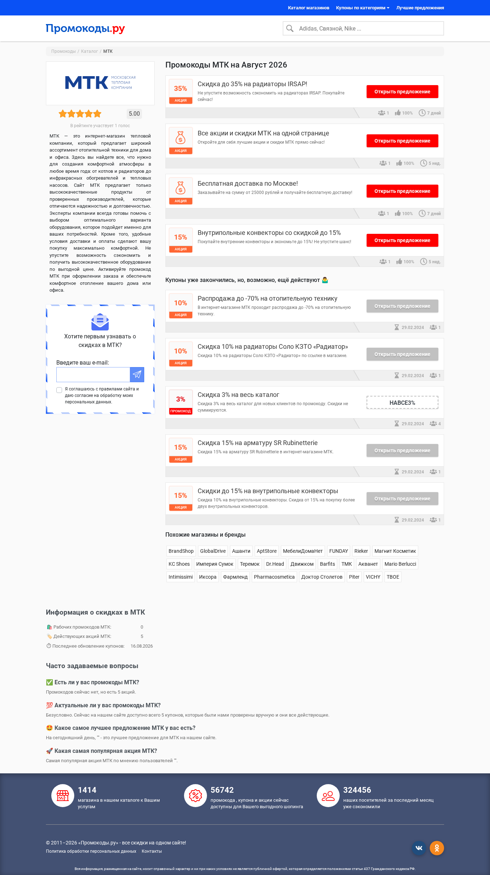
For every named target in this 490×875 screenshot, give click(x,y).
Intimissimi (181, 577)
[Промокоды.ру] (85, 28)
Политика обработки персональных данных (91, 851)
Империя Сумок (215, 564)
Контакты (152, 851)
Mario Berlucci (400, 564)
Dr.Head (275, 564)
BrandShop (181, 551)
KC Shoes (179, 564)
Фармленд (235, 577)
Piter (354, 577)
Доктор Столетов (322, 577)
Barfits (327, 564)
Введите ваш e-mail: (82, 362)
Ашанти (241, 551)
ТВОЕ (393, 577)
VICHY (373, 577)
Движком (302, 564)
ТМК (346, 564)
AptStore (267, 551)
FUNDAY (338, 551)
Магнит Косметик (395, 551)
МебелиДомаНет (303, 551)
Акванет (368, 564)
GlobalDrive (213, 551)
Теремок (250, 564)
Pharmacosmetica (274, 577)
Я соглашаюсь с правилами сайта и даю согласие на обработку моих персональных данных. (102, 395)
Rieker (361, 551)
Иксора (208, 577)
